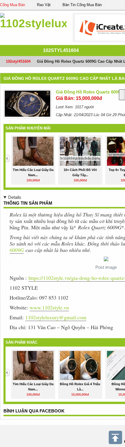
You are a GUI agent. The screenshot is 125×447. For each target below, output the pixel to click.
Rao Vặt (44, 5)
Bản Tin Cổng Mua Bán (82, 5)
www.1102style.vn (49, 307)
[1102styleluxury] (33, 20)
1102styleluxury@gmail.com (55, 317)
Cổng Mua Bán (12, 5)
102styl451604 (61, 50)
